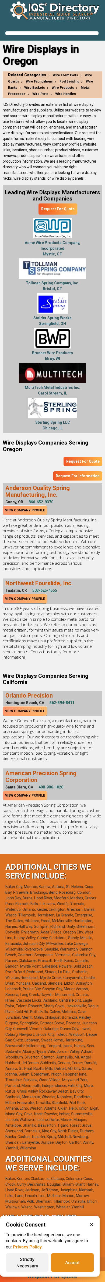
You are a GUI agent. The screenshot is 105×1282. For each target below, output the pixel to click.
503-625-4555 (44, 590)
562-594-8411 (62, 703)
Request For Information (78, 476)
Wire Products (63, 88)
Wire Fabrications (39, 81)
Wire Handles (65, 94)
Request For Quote (58, 209)
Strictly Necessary (27, 1262)
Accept (72, 1262)
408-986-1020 (50, 787)
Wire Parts (40, 94)
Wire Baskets (34, 88)
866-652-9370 (41, 502)
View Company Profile (25, 510)
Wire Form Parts (65, 75)
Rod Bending (69, 81)
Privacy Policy (27, 1247)
